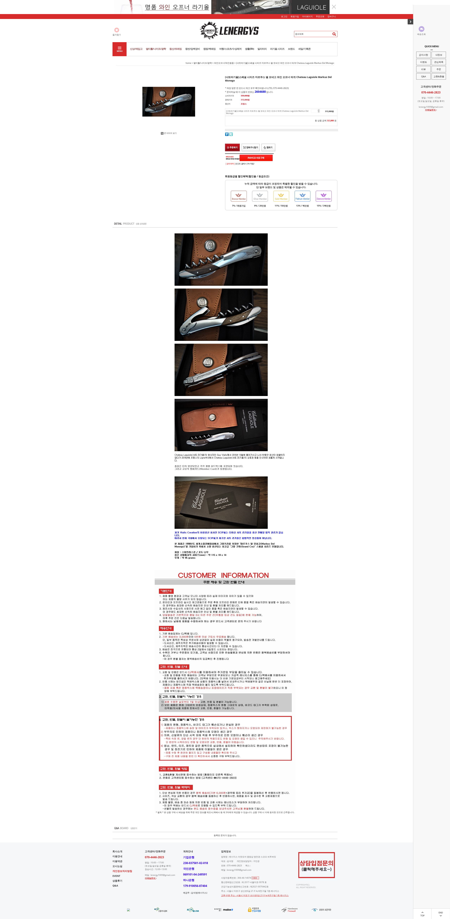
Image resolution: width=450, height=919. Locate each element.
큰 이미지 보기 (170, 133)
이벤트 (423, 62)
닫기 (334, 6)
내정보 (438, 54)
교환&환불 (438, 76)
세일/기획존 (304, 48)
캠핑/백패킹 (209, 48)
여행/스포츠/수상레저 (230, 48)
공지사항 (423, 54)
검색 (333, 34)
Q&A (423, 76)
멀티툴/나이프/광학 (156, 48)
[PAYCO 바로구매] (256, 158)
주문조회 (320, 16)
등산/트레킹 (175, 48)
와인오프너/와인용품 (224, 62)
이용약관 (117, 861)
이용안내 (117, 856)
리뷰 (423, 69)
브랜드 (291, 48)
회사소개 (117, 851)
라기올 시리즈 (277, 48)
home (188, 62)
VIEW (255, 878)
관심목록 (438, 62)
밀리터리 (262, 48)
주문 (438, 69)
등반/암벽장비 (192, 48)
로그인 (284, 16)
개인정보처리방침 (122, 871)
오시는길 (117, 866)
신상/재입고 (136, 48)
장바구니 (331, 16)
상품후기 (117, 880)
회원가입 (295, 16)
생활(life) (249, 48)
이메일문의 (430, 109)
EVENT (116, 876)
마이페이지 (307, 16)
